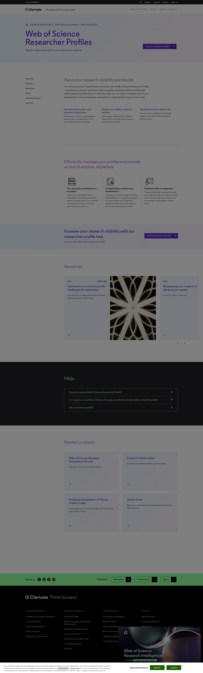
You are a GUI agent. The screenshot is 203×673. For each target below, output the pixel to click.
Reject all (157, 667)
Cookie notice (63, 668)
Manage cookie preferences (139, 667)
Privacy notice (75, 668)
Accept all (174, 667)
